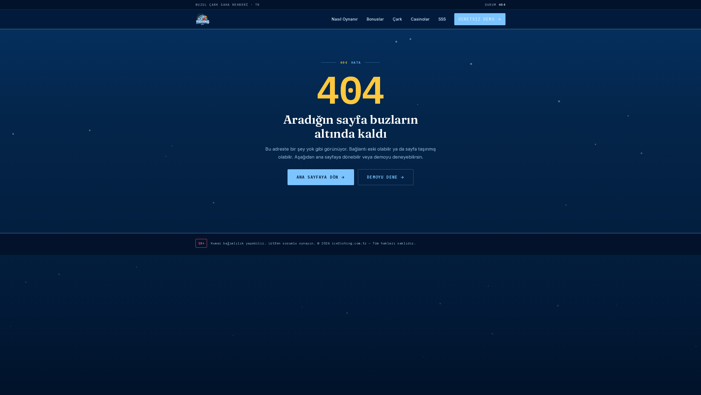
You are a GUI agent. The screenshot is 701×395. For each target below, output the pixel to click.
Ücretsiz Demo (476, 19)
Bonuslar (375, 19)
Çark (397, 19)
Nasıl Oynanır (345, 19)
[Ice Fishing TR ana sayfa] (202, 19)
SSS (442, 19)
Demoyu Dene (382, 177)
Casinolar (420, 19)
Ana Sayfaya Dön (317, 177)
